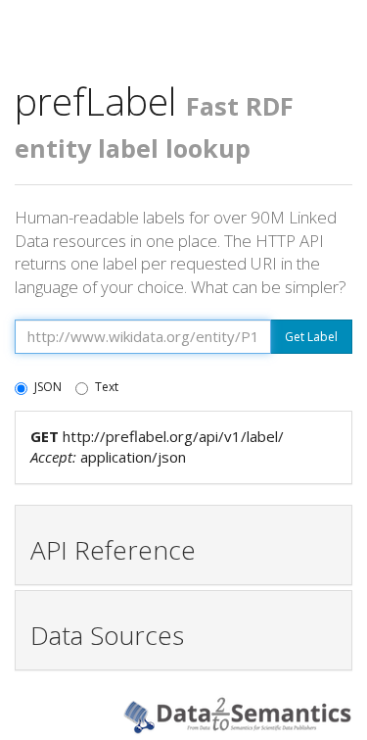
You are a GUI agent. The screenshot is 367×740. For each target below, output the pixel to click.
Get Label (311, 336)
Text (106, 386)
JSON (48, 386)
